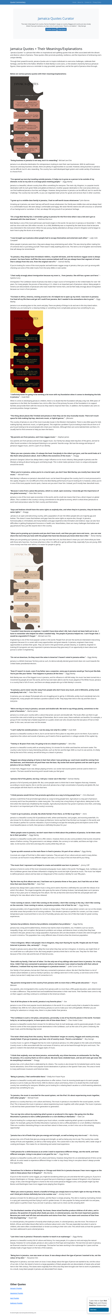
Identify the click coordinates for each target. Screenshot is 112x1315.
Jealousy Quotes (16, 1303)
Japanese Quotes (16, 1293)
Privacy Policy (97, 2)
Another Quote (51, 29)
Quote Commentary (17, 2)
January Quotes (16, 1288)
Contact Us (88, 2)
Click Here (93, 1309)
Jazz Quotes (14, 1298)
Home (74, 2)
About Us (80, 2)
